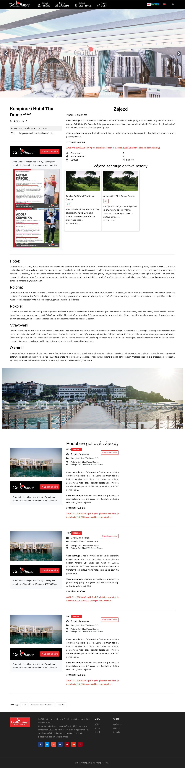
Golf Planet (117, 724)
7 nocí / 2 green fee (80, 454)
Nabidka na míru (50, 151)
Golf (24, 705)
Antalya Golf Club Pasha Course (119, 196)
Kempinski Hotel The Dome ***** (84, 458)
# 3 (68, 204)
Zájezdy (98, 732)
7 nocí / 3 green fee (80, 538)
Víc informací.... (73, 223)
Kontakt (116, 732)
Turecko (20, 121)
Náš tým (116, 728)
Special (76, 449)
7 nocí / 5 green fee (80, 621)
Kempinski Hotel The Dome (41, 705)
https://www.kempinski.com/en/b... (37, 133)
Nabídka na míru (109, 452)
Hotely (97, 728)
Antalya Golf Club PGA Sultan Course (87, 464)
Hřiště (97, 724)
